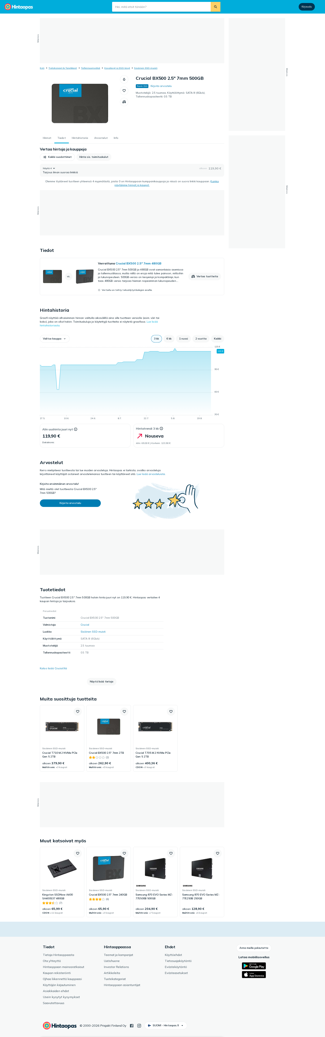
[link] (132, 276)
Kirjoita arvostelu (161, 86)
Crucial (85, 624)
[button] (124, 79)
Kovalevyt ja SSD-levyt (117, 68)
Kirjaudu (307, 6)
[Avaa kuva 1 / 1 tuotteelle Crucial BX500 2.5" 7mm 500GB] (80, 103)
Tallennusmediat (90, 68)
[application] (132, 383)
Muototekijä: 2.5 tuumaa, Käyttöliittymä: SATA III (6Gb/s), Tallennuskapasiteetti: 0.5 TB (170, 94)
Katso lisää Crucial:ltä (53, 668)
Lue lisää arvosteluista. (151, 474)
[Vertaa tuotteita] (124, 102)
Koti (42, 68)
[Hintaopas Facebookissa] (131, 1025)
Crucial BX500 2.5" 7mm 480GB (138, 263)
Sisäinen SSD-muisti (145, 68)
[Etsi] (215, 7)
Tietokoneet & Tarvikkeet (63, 68)
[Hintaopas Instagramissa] (139, 1025)
